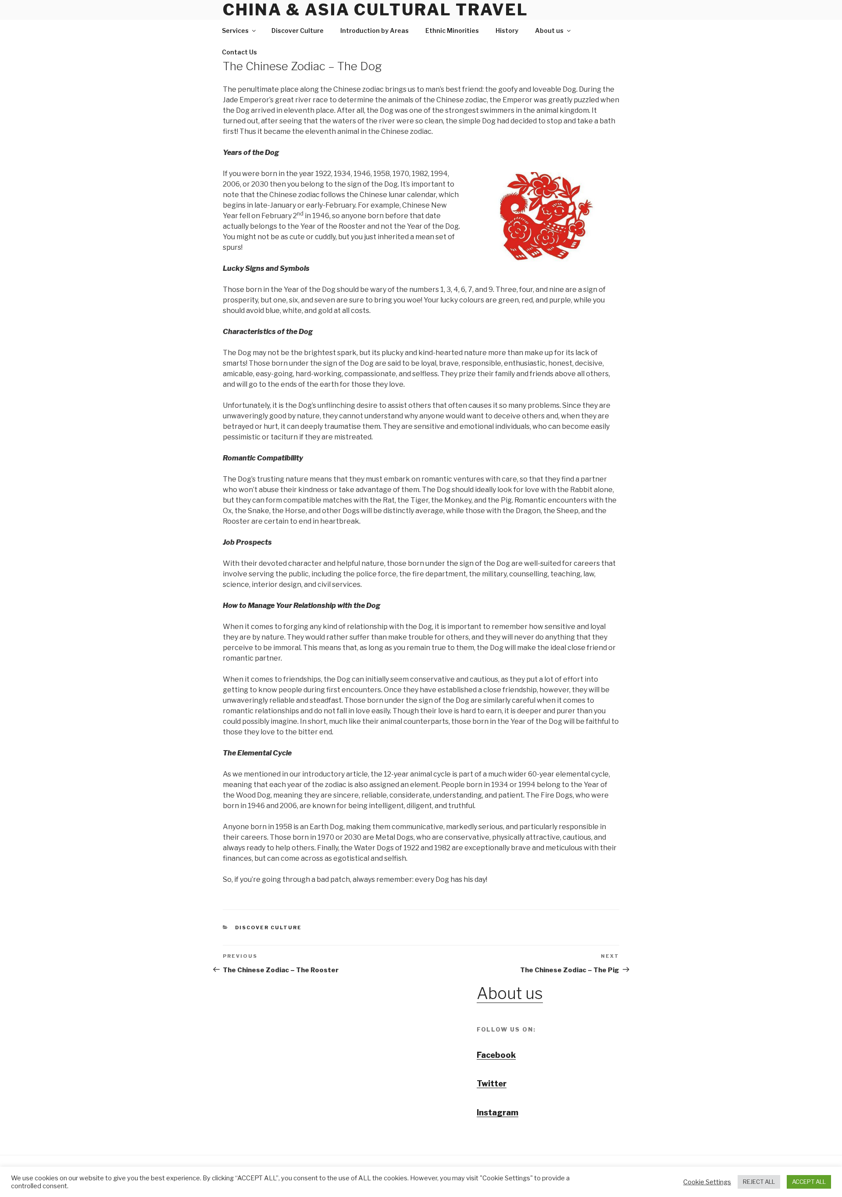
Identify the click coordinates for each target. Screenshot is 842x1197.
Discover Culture (297, 30)
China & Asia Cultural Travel (375, 9)
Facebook (496, 1055)
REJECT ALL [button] (759, 1181)
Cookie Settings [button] (707, 1182)
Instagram (497, 1112)
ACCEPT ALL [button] (809, 1181)
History (507, 30)
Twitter (492, 1083)
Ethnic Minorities (452, 30)
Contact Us (239, 52)
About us (549, 30)
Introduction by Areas (374, 30)
